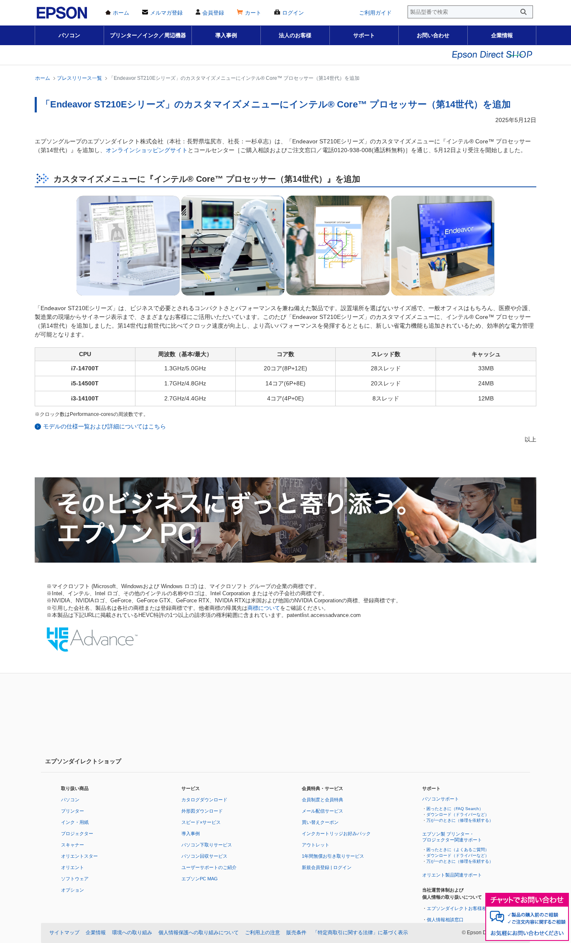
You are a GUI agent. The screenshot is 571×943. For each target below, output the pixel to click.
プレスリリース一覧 (79, 78)
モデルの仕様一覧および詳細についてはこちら (104, 426)
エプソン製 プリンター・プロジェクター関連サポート (452, 836)
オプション (72, 889)
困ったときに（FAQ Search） (454, 808)
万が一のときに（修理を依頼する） (459, 820)
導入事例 (226, 35)
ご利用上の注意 (262, 932)
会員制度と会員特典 (322, 799)
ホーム (42, 78)
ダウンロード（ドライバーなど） (457, 814)
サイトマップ (64, 932)
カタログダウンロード (204, 799)
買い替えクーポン (320, 822)
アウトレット (315, 844)
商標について (263, 608)
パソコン (69, 35)
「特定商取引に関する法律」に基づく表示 (360, 932)
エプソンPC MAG (199, 878)
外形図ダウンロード (202, 810)
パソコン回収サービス (204, 856)
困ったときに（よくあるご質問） (457, 849)
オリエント (72, 867)
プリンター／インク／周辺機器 (148, 35)
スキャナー (72, 844)
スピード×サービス (201, 822)
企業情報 (502, 35)
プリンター (72, 810)
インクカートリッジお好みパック (336, 833)
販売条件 (296, 932)
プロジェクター (77, 833)
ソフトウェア (75, 878)
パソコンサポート (440, 798)
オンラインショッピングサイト (147, 150)
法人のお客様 (295, 35)
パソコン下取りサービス (206, 844)
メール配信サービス (322, 810)
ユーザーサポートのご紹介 (209, 867)
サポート (364, 35)
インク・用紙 (75, 822)
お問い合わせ (433, 35)
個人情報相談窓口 (445, 919)
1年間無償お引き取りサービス (333, 856)
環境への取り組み (132, 932)
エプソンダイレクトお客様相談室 (461, 908)
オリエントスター (79, 856)
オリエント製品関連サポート (452, 874)
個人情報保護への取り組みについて (198, 932)
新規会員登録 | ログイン (327, 867)
